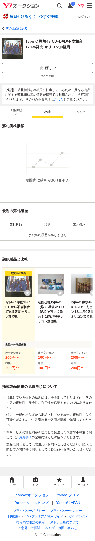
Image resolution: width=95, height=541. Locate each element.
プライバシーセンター (66, 510)
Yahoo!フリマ (68, 495)
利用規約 (14, 516)
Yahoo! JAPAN (68, 503)
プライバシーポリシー (29, 510)
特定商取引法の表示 (30, 522)
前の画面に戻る (17, 28)
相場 (47, 112)
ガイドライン (77, 516)
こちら (58, 99)
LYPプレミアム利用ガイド (44, 516)
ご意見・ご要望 (29, 528)
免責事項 (25, 437)
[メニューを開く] (89, 6)
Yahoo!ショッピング (32, 503)
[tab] (16, 112)
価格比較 (16, 112)
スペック (79, 112)
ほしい (50, 68)
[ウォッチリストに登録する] (27, 293)
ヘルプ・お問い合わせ (61, 528)
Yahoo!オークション (32, 495)
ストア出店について (64, 522)
